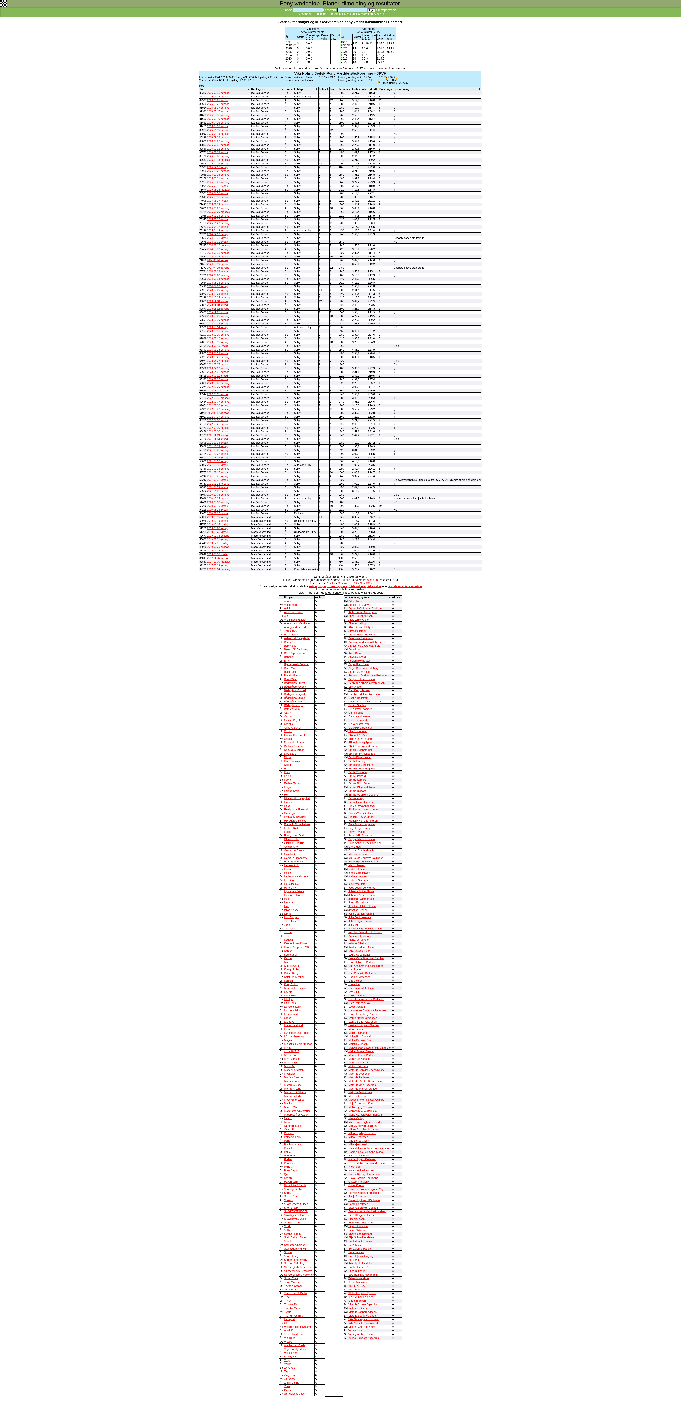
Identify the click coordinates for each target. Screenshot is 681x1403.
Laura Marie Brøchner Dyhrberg (366, 958)
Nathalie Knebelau (358, 1155)
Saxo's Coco (291, 1196)
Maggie (288, 1040)
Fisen (287, 805)
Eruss (287, 776)
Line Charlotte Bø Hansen (363, 973)
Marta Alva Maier (358, 1062)
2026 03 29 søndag (218, 137)
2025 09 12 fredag (217, 185)
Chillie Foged (355, 712)
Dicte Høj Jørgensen (360, 727)
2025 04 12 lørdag (217, 226)
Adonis (288, 601)
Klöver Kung (291, 973)
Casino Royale (292, 720)
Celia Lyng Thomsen (360, 709)
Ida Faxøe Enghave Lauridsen (365, 857)
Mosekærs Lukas (294, 1099)
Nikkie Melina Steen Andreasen (366, 1163)
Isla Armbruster (357, 884)
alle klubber (374, 579)
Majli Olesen (355, 1029)
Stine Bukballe (356, 1271)
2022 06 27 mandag (218, 409)
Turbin (287, 1311)
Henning (289, 880)
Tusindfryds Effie (293, 1315)
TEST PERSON (357, 1285)
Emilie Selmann (357, 772)
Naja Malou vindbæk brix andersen (368, 1148)
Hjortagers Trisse (294, 891)
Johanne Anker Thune (361, 891)
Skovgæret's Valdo (295, 1218)
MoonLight (290, 1073)
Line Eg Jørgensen (359, 977)
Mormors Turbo (293, 1096)
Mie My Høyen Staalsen (362, 1125)
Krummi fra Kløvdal (295, 988)
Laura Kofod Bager (359, 954)
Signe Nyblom (356, 1230)
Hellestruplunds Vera (296, 876)
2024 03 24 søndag (218, 279)
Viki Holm (289, 1338)
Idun (286, 906)
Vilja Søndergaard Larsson (363, 1319)
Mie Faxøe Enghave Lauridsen (366, 1122)
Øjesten (288, 1390)
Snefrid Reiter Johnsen (361, 1241)
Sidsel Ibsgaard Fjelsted (362, 1215)
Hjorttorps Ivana (293, 895)
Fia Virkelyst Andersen (361, 805)
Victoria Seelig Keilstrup (362, 1315)
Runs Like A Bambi (295, 1185)
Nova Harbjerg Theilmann (363, 1178)
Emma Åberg (356, 798)
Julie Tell (353, 924)
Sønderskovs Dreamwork (299, 1274)
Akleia (287, 608)
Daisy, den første (294, 742)
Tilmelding (319, 13)
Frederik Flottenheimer (297, 824)
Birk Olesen (355, 686)
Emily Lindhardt (357, 776)
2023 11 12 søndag (218, 308)
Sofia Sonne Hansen (360, 1248)
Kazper (288, 958)
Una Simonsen (357, 1300)
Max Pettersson (357, 1096)
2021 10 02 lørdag (217, 450)
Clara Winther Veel (359, 723)
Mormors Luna (292, 1088)
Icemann (289, 902)
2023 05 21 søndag (218, 357)
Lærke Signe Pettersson (362, 1021)
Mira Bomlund (292, 1058)
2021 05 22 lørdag (217, 476)
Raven (288, 1178)
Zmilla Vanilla (291, 1382)
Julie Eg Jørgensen (359, 917)
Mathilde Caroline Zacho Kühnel (366, 1070)
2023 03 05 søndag (218, 379)
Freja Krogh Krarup (359, 828)
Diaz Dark (290, 753)
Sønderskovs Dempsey (298, 1271)
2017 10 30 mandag (218, 561)
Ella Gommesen (357, 731)
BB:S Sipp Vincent (294, 653)
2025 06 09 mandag (218, 212)
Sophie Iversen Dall (359, 1267)
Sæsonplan (305, 13)
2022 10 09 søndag (218, 386)
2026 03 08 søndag (218, 152)
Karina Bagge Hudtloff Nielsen (365, 928)
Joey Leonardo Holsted (361, 887)
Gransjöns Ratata (294, 850)
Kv (333, 583)
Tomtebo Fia (291, 1289)
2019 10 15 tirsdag (217, 524)
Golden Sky (291, 846)
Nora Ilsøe (354, 1166)
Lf (350, 583)
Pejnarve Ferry (292, 1137)
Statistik (379, 13)
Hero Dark (290, 887)
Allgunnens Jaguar (295, 619)
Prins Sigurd (291, 1170)
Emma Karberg (357, 779)
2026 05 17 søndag (218, 107)
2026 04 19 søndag (218, 130)
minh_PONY (291, 1051)
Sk (356, 583)
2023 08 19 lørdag (217, 338)
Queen (288, 1174)
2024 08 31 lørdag (217, 238)
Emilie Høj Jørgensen (360, 764)
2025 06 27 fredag (217, 200)
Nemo (287, 1122)
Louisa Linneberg (358, 995)
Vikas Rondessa (293, 1334)
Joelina (288, 932)
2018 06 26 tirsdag (217, 554)
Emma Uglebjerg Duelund (363, 794)
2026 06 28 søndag (218, 92)
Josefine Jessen (357, 910)
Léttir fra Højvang (294, 1036)
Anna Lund (354, 649)
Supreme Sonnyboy (295, 1259)
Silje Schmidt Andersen (361, 1237)
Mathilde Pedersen (359, 1077)
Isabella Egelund (357, 869)
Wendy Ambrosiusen (360, 1334)
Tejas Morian (291, 1282)
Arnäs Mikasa (292, 634)
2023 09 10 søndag (218, 331)
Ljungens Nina (292, 1010)
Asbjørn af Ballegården (297, 638)
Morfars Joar (291, 1081)
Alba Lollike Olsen (358, 619)
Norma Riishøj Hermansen (364, 1174)
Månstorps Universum (297, 1111)
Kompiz (288, 980)
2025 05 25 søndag (218, 215)
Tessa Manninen (357, 1282)
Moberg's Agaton (294, 1070)
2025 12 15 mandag (218, 159)
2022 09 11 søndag (218, 390)
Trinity (287, 1300)
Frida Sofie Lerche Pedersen (364, 843)
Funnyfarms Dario (294, 835)
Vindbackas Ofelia (294, 1345)
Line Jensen (355, 980)
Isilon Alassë (291, 910)
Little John (290, 1003)
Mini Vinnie (290, 1055)
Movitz (288, 1103)
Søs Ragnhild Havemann (363, 1274)
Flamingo (289, 813)
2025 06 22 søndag (218, 204)
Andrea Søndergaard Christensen (367, 642)
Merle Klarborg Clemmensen (365, 1114)
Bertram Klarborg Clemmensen (366, 683)
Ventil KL (289, 1330)
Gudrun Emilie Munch (361, 850)
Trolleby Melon (292, 1308)
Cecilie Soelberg (357, 705)
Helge (287, 872)
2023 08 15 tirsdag (217, 346)
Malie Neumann (357, 1032)
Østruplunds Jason (295, 1393)
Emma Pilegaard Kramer (362, 787)
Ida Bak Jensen (357, 854)
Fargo (287, 787)
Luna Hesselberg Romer (362, 1014)
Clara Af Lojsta (292, 727)
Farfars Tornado (293, 783)
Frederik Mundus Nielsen (363, 820)
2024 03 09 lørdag (217, 286)
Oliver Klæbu (356, 1185)
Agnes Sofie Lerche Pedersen (365, 608)
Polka (287, 1151)
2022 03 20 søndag (218, 420)
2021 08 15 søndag (218, 468)
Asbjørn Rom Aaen (359, 660)
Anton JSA (290, 630)
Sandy (288, 1192)
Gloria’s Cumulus (294, 843)
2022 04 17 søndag (218, 412)
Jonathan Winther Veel (361, 898)
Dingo (287, 757)
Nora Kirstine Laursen (361, 1170)
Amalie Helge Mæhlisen (362, 634)
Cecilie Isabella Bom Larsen (364, 701)
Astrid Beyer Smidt (359, 671)
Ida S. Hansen (356, 865)
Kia (286, 962)
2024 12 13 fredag (217, 234)
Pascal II (289, 1133)
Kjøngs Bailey (292, 969)
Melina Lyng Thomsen (361, 1107)
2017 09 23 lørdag (217, 565)
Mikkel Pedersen (358, 1137)
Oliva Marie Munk (358, 1181)
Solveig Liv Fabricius (360, 1263)
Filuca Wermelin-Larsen (362, 813)
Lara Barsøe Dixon (359, 951)
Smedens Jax (292, 1222)
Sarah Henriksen (358, 1204)
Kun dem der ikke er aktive (405, 586)
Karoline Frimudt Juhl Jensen (365, 932)
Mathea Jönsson (358, 1066)
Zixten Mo (290, 1378)
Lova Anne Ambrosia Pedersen (366, 999)
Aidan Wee (290, 604)
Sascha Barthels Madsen (363, 1207)
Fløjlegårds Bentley (295, 820)
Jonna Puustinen (358, 902)
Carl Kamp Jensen (359, 690)
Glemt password (386, 10)
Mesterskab (365, 13)
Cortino (288, 731)
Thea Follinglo (356, 1289)
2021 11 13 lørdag (217, 435)
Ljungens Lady (292, 1006)
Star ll (287, 1241)
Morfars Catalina (293, 1077)
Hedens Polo (291, 865)
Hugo (287, 898)
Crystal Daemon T (294, 735)
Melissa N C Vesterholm (362, 1111)
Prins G (288, 1166)
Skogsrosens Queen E (297, 1204)
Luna (287, 1029)
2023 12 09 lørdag (217, 290)
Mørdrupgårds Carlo (296, 1114)
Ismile (287, 913)
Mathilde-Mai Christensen (363, 1088)
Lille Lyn (288, 999)
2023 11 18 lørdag (217, 301)
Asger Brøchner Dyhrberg (363, 668)
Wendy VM (290, 1356)
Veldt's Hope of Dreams (298, 1326)
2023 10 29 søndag (218, 316)
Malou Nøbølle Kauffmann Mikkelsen (369, 1047)
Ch (328, 583)
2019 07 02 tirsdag (217, 543)
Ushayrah (289, 1319)
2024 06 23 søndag (218, 252)
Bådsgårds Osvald (295, 690)
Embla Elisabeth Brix (360, 750)
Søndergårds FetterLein (297, 1267)
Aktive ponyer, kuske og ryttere (328, 586)
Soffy (287, 1230)
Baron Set (290, 645)
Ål (310, 583)
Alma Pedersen (357, 630)
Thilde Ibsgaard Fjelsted (362, 1293)
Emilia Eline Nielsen (359, 757)
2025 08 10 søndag (218, 193)
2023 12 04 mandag (218, 297)
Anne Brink (354, 653)
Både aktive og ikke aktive (365, 586)
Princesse (290, 1163)
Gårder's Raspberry (295, 857)
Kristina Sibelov (357, 943)
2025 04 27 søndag (218, 223)
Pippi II (288, 1148)
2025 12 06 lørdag (217, 163)
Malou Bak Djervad (359, 1036)
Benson (288, 657)
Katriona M (290, 954)
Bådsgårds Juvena (295, 686)
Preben (288, 1159)
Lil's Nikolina (291, 995)
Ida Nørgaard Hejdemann (363, 861)
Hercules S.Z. (292, 884)
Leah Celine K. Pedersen (362, 962)
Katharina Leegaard (359, 936)
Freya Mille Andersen (360, 835)
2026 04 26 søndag (218, 122)
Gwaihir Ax (290, 854)
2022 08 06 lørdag (217, 405)
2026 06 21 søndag (218, 100)
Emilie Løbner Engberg (361, 768)
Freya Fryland (356, 831)
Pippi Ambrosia (292, 1144)
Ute (286, 1323)
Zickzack (289, 1367)
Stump (288, 1252)
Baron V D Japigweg (296, 649)
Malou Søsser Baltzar (361, 1051)
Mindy (287, 1047)
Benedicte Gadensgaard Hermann (368, 675)
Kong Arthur (291, 984)
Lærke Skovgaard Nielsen (363, 1025)
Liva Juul (353, 991)
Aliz (286, 616)
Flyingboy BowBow (295, 817)
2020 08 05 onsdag (218, 513)
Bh (316, 583)
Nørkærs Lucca (293, 1125)
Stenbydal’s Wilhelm (296, 1248)
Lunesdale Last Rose (296, 1032)
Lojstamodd (291, 1014)
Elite (286, 768)
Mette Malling (356, 1118)
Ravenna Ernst (292, 1181)
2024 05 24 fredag (217, 260)
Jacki (287, 924)
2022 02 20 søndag (218, 427)
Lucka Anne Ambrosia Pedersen (367, 1010)
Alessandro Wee (293, 612)
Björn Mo (289, 668)
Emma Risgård (357, 790)
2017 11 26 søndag (218, 558)
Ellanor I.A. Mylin (358, 735)
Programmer (335, 13)
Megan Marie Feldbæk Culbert (366, 1099)
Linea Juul (354, 984)
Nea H (288, 1118)
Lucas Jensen (356, 1006)
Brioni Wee (290, 679)
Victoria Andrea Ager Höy (363, 1304)
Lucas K (289, 1021)
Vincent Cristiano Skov (361, 1326)
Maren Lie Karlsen (359, 1058)
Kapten (288, 951)
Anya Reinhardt (357, 657)
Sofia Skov (354, 1245)
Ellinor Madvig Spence (361, 742)
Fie (286, 794)
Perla (287, 1140)
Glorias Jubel (291, 839)
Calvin (287, 712)
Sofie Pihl (353, 1259)
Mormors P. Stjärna (295, 1092)
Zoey (287, 1386)
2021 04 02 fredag (217, 491)
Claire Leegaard (357, 720)
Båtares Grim (292, 709)
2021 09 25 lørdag (217, 457)
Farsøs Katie (291, 790)
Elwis (287, 772)
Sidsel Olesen (356, 1218)
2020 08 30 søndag (218, 502)
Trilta (287, 1297)
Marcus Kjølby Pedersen (362, 1055)
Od (340, 583)
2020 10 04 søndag (218, 494)
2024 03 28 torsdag (218, 271)
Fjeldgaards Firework (296, 809)
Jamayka (289, 928)
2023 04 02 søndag (218, 368)
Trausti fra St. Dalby (295, 1293)
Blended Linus (292, 675)
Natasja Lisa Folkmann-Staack (366, 1151)
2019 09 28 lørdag (217, 528)
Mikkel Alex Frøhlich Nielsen (364, 1129)
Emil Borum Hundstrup (361, 753)
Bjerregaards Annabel (296, 664)
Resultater (350, 13)
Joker (287, 936)
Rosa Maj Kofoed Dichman (364, 1200)
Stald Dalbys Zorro (295, 1237)
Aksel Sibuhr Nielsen (360, 616)
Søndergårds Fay (294, 1263)
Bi (322, 583)
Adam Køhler (356, 601)
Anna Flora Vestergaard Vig (364, 645)
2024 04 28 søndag (218, 267)
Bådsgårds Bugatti (294, 683)
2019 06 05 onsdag (218, 546)
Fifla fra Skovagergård (297, 798)
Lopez (287, 1017)
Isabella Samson (358, 880)
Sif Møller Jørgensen (360, 1222)
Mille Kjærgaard (357, 1144)
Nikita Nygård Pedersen (362, 1159)
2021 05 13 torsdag (218, 483)
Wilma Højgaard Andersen (363, 1338)
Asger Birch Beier (358, 664)
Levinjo (288, 991)
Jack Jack (290, 921)
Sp (362, 583)
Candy (288, 716)
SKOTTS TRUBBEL (296, 1211)
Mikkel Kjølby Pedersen (362, 1133)
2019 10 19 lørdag (217, 517)
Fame (287, 779)
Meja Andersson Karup (361, 1103)
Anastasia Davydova (360, 638)
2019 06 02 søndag (218, 550)
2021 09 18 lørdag (217, 461)
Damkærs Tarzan (294, 750)
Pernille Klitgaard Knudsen (363, 1192)
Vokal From (290, 1352)
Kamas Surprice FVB (296, 947)
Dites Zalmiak (292, 761)
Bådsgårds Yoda (293, 701)
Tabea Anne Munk (358, 1278)
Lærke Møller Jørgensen (362, 1017)
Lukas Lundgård (293, 1025)
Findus (288, 802)
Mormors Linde (293, 1084)
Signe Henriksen (358, 1226)
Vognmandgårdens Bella (298, 1349)
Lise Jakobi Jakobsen (361, 988)
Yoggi (287, 1360)
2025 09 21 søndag (218, 178)
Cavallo (288, 723)
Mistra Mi (289, 1066)
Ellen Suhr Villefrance (360, 738)
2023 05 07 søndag (218, 360)
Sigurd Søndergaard (360, 1233)
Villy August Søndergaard (363, 1323)
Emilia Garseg (356, 761)
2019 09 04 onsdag (218, 535)
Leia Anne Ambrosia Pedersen (365, 965)
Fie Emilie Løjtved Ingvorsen (364, 809)
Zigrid (287, 1371)
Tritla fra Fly (291, 1304)
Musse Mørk (291, 1107)
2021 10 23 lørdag (217, 442)
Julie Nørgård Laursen (361, 921)
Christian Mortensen (360, 716)
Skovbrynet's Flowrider (297, 1215)
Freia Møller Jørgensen (361, 824)
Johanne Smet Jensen (361, 895)
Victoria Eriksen (357, 1308)
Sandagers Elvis (293, 1189)
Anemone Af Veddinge (297, 623)
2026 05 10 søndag (218, 115)
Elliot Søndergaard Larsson (364, 746)
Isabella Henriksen (359, 872)
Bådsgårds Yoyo (293, 705)
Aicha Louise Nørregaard (362, 612)
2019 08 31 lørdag (217, 539)
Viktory (288, 1341)
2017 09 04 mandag (218, 569)
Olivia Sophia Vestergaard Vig (365, 1189)
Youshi (288, 1364)
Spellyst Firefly (292, 1233)
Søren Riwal (291, 1278)
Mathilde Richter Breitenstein (365, 1081)
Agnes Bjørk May (358, 604)
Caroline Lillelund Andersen (364, 694)
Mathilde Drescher (359, 1073)
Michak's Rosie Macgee (298, 1044)
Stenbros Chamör (294, 1245)
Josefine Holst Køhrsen (362, 906)
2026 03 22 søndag (218, 145)
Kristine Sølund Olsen (361, 947)
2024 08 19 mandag (218, 245)
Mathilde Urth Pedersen (362, 1084)
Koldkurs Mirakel (294, 977)
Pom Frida (290, 1155)
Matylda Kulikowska (360, 1092)
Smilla (287, 1226)
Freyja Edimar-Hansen (361, 839)
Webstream (355, 1330)
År (345, 583)
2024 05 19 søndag (218, 264)
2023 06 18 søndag (218, 349)
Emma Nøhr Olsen (359, 783)
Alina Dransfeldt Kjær (360, 627)
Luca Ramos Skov (359, 1003)
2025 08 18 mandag (218, 189)
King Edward (291, 965)
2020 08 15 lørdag (217, 506)
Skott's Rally (291, 1207)
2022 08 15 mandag (218, 398)
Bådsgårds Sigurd (294, 694)
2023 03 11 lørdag (217, 375)
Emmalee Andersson (360, 802)
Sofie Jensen (356, 1252)
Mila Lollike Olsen (358, 1140)
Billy (286, 660)
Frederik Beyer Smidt (360, 817)
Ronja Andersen (357, 1196)
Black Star (290, 671)
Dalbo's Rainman (294, 746)
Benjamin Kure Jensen (361, 679)
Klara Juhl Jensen (358, 939)
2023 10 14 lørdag (217, 323)
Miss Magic (291, 1062)
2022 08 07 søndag (218, 401)
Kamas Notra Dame (295, 943)
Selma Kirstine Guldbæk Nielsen (367, 1211)
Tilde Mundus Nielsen (360, 1297)
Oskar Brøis (291, 1129)
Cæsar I (289, 738)
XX (368, 583)
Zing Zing (289, 1375)
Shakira (288, 1200)
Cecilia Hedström (358, 697)
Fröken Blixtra (292, 828)
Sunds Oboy (291, 1256)
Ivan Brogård (291, 917)
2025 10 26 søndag (218, 171)
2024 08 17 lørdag (217, 249)
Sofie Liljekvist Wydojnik (362, 1256)
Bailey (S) (289, 642)
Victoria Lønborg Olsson (362, 1311)
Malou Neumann (358, 1044)
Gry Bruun (354, 846)
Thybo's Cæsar (293, 1285)
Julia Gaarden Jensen (361, 913)
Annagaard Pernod (295, 627)
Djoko (287, 764)
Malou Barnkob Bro (359, 1040)
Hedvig (288, 869)
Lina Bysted (355, 969)
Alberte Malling (357, 623)
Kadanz (288, 939)
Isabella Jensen (357, 876)
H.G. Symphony (293, 861)
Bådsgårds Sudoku (295, 697)
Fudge (287, 831)
